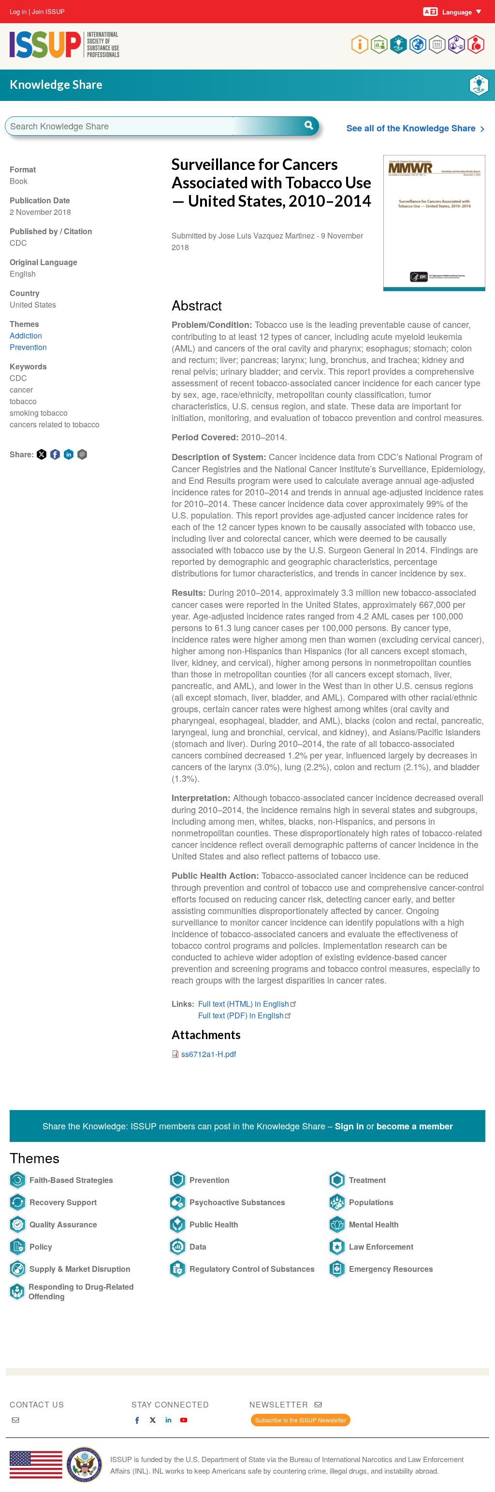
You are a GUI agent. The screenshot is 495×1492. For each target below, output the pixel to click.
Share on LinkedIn (68, 454)
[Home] (64, 54)
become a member (415, 1126)
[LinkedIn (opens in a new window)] (168, 1420)
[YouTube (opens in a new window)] (183, 1420)
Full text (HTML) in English (243, 1003)
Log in (18, 11)
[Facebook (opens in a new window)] (137, 1420)
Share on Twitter (41, 454)
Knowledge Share (56, 84)
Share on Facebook (55, 454)
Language (457, 11)
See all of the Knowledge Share (411, 128)
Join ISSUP (48, 11)
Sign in (349, 1126)
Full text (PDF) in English (241, 1015)
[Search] (275, 126)
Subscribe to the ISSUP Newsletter (300, 1420)
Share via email (82, 454)
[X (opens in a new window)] (153, 1420)
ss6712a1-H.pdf (208, 1053)
